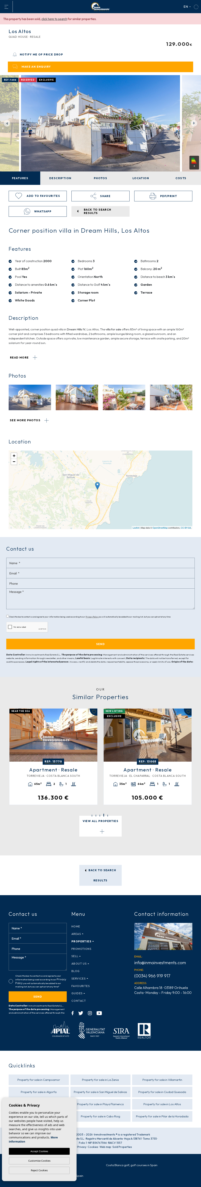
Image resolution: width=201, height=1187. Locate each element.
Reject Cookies (39, 1170)
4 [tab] (103, 816)
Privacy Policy (92, 617)
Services (78, 978)
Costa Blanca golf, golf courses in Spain (131, 1165)
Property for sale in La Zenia (100, 1080)
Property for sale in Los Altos (162, 1104)
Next (195, 123)
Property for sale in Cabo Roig (100, 1116)
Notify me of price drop (41, 54)
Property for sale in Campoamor (38, 1080)
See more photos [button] (25, 420)
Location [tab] (140, 178)
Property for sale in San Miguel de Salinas (100, 1092)
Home (75, 926)
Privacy (81, 1147)
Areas (76, 934)
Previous (6, 123)
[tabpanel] (147, 756)
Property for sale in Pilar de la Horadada (162, 1116)
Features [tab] (20, 178)
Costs (180, 178)
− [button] (14, 461)
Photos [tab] (100, 178)
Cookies (93, 1147)
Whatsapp (42, 211)
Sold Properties (122, 1147)
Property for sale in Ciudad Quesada (162, 1092)
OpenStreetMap (160, 527)
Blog (75, 971)
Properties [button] (81, 941)
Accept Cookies (39, 1151)
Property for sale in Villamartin (162, 1080)
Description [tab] (60, 178)
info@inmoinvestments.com (160, 962)
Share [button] (105, 196)
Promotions (81, 949)
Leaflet (136, 527)
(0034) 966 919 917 (152, 976)
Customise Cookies (39, 1160)
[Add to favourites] (93, 712)
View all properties (101, 821)
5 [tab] (107, 815)
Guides (77, 993)
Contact (78, 1001)
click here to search (54, 19)
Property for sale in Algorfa (39, 1092)
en (186, 6)
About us (79, 963)
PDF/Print (168, 196)
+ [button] (14, 455)
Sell (75, 956)
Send (37, 996)
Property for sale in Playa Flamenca (100, 1104)
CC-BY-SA (186, 527)
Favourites (80, 986)
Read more (20, 357)
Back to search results (102, 875)
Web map (105, 1147)
